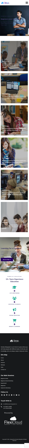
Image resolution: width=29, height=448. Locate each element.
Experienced (3, 383)
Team (2, 367)
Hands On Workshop (6, 387)
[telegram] (12, 395)
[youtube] (16, 395)
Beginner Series (4, 378)
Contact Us (3, 369)
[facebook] (2, 395)
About (2, 360)
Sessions (3, 362)
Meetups (3, 364)
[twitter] (4, 395)
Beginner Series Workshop (7, 380)
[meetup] (19, 395)
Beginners (3, 385)
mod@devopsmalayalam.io (10, 404)
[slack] (9, 395)
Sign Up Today (6, 259)
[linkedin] (7, 395)
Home (2, 357)
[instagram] (14, 395)
